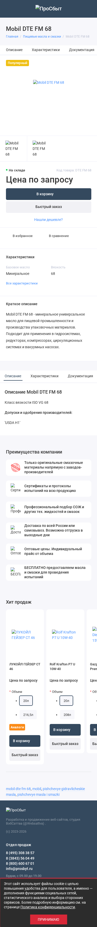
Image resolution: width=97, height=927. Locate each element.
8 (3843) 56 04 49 (20, 858)
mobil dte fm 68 (18, 789)
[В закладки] (38, 615)
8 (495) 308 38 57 (20, 853)
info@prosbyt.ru (19, 869)
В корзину (21, 741)
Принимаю (48, 919)
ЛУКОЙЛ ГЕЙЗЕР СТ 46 (24, 666)
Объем (17, 692)
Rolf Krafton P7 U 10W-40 (62, 666)
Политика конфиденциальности (47, 907)
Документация (81, 50)
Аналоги (17, 727)
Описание (14, 50)
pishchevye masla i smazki (38, 794)
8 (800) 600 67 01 (20, 863)
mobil (36, 789)
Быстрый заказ (48, 207)
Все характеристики (22, 283)
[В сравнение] (31, 615)
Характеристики (46, 50)
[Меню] (9, 9)
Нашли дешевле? (48, 220)
